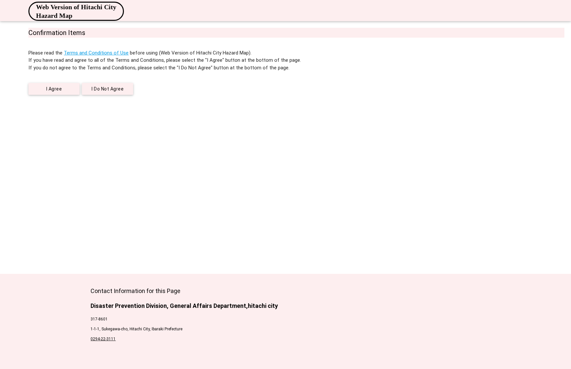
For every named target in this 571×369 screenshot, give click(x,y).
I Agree (54, 89)
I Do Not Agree (108, 89)
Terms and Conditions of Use (96, 53)
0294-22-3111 (103, 339)
